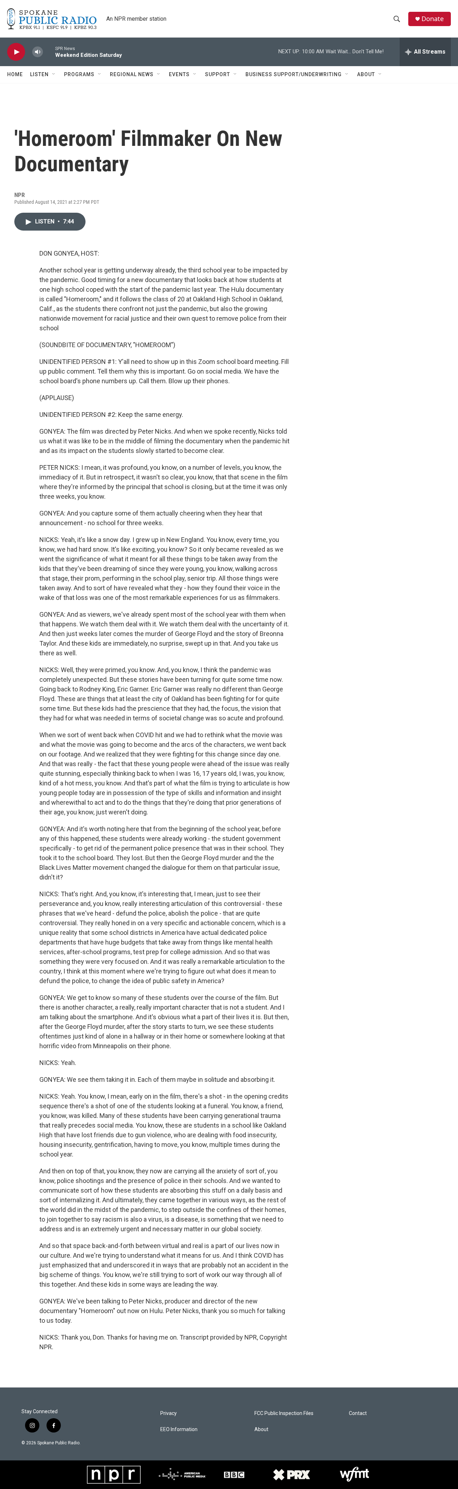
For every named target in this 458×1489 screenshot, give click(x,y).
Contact (358, 1413)
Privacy (168, 1413)
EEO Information (179, 1429)
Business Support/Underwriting (293, 74)
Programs (79, 74)
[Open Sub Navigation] (54, 74)
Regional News (132, 74)
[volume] (37, 52)
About (366, 74)
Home (15, 74)
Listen (39, 74)
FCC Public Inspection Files (283, 1413)
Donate (433, 19)
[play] (16, 52)
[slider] (49, 51)
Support (217, 74)
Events (179, 74)
